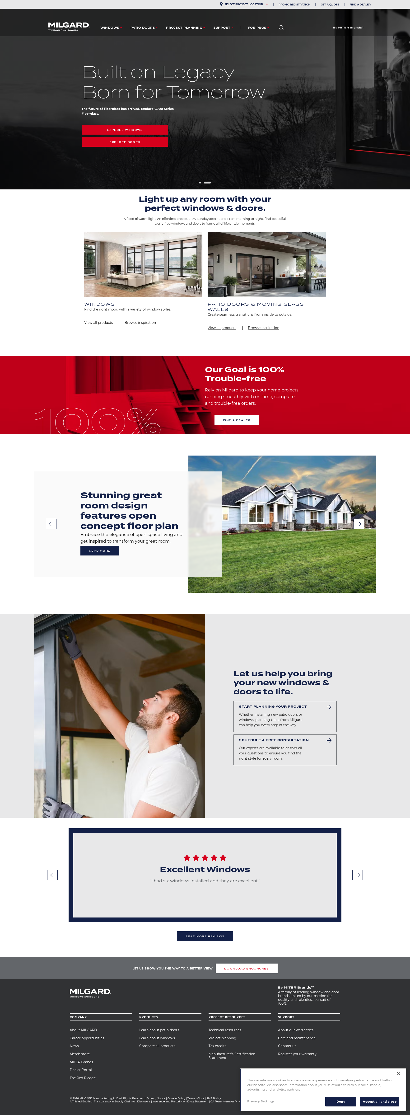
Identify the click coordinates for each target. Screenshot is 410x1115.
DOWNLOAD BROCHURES (246, 968)
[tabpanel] (205, 94)
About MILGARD (83, 1030)
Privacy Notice (156, 1098)
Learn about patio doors (159, 1030)
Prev (52, 875)
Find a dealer (237, 420)
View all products (98, 322)
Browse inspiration (140, 322)
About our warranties (295, 1030)
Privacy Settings (261, 1101)
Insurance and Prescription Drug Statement (180, 1101)
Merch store (80, 1054)
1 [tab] (200, 182)
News (74, 1046)
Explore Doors (124, 142)
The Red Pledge (83, 1078)
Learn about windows (157, 1038)
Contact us (287, 1046)
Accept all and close (379, 1101)
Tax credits (217, 1046)
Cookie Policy (176, 1098)
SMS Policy (213, 1098)
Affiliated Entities (81, 1101)
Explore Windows (125, 130)
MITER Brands (81, 1062)
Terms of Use (195, 1098)
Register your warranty (297, 1054)
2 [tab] (207, 182)
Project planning (222, 1038)
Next (359, 524)
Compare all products (157, 1046)
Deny (340, 1101)
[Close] (398, 1073)
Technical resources (225, 1030)
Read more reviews (205, 936)
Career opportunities (87, 1038)
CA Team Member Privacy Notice (232, 1101)
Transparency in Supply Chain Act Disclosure (122, 1101)
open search (281, 27)
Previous (51, 524)
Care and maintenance (297, 1038)
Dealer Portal (81, 1070)
